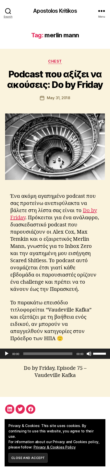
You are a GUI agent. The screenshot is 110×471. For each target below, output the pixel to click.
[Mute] (89, 353)
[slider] (100, 353)
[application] (55, 354)
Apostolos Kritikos (55, 11)
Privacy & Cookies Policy (55, 447)
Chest (55, 61)
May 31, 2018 (58, 97)
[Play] (6, 353)
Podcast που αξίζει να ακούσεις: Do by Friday (55, 79)
